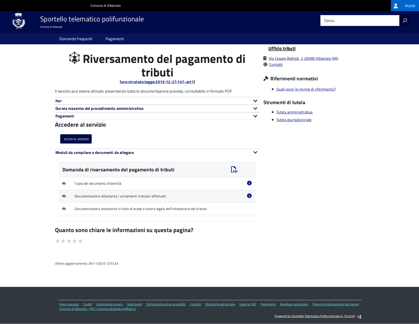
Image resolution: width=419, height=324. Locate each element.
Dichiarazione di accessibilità (165, 304)
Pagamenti (115, 39)
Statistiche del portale (220, 304)
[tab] (157, 100)
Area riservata (69, 304)
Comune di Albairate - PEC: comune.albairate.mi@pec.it (97, 308)
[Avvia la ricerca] (404, 20)
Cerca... (330, 20)
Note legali (134, 304)
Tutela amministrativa (294, 112)
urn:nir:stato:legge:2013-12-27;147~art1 (157, 82)
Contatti (276, 64)
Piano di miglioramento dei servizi (336, 304)
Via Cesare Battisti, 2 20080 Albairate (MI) (303, 58)
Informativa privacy (109, 304)
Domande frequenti (75, 39)
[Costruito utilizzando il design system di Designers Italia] (359, 317)
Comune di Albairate (106, 5)
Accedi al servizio (76, 139)
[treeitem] (405, 5)
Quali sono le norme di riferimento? (306, 89)
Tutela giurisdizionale (294, 120)
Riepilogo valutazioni (294, 304)
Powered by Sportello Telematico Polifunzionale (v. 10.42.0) (315, 316)
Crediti (87, 304)
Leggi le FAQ (247, 304)
